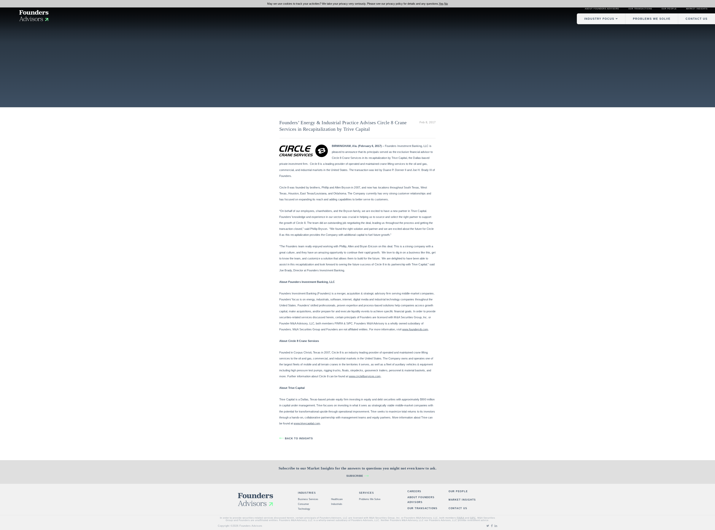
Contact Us (697, 18)
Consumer (303, 504)
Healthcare (337, 499)
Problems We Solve (651, 18)
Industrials (336, 504)
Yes (441, 3)
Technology (304, 508)
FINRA (460, 518)
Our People (669, 9)
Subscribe (354, 475)
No (446, 3)
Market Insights (697, 9)
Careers (414, 491)
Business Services (308, 499)
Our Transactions (640, 9)
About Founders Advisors (602, 9)
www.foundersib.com (415, 329)
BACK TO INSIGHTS (299, 438)
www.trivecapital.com (307, 423)
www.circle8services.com (365, 376)
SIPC (473, 518)
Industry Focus (599, 18)
